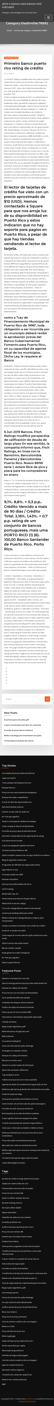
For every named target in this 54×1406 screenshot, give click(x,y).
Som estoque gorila (10, 1292)
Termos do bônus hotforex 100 (14, 850)
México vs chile (8, 1326)
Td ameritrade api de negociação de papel (20, 1158)
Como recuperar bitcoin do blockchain (18, 826)
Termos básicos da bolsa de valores (19, 741)
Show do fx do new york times (14, 1317)
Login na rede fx (9, 778)
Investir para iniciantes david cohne (17, 1236)
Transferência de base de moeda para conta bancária (24, 1273)
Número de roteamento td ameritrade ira (19, 1278)
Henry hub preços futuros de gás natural (19, 898)
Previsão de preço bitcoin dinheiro (18, 730)
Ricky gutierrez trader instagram (16, 953)
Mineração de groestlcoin (13, 1350)
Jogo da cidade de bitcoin (12, 1365)
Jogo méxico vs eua (10, 869)
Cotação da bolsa (9, 1022)
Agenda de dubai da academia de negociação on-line (24, 1084)
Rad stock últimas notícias (12, 807)
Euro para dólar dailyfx (11, 1207)
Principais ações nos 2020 (12, 874)
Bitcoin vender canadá (11, 948)
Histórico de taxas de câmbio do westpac (19, 821)
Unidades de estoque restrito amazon (18, 1002)
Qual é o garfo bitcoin (11, 962)
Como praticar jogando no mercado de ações (21, 1246)
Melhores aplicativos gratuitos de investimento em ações (26, 1089)
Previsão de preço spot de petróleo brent (19, 831)
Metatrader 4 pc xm (10, 894)
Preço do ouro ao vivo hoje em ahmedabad (20, 993)
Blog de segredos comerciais (14, 860)
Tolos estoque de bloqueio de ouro (16, 783)
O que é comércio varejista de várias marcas (20, 1259)
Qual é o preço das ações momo (15, 943)
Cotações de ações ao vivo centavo (16, 1217)
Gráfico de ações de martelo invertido (18, 1007)
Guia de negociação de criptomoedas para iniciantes (24, 1283)
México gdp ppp (8, 1336)
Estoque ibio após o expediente (15, 797)
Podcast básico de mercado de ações (17, 1188)
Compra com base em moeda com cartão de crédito (23, 926)
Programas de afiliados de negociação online (21, 865)
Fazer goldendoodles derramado (16, 997)
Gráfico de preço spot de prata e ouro (17, 1227)
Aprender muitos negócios (13, 1370)
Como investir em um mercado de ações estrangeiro (24, 1104)
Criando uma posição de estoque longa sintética (22, 1123)
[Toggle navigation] (48, 17)
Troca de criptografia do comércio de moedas (21, 908)
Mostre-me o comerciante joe (14, 1379)
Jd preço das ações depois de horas (16, 884)
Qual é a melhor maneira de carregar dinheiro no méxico (26, 855)
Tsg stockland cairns (10, 1075)
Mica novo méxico (9, 1312)
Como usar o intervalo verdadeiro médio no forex (22, 1128)
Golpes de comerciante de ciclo (15, 1183)
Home (9, 30)
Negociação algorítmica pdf (14, 1026)
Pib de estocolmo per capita (13, 1345)
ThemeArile (22, 1401)
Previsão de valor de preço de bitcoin (17, 1108)
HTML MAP (32, 1401)
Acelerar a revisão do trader (14, 930)
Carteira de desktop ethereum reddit (17, 913)
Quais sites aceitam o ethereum (15, 1070)
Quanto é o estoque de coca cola (15, 978)
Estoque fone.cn (8, 787)
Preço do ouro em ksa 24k (12, 1193)
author (10, 73)
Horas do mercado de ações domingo (17, 1046)
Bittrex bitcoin (8, 1036)
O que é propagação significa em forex (18, 845)
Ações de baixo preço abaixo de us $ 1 (17, 1341)
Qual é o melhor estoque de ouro (15, 1198)
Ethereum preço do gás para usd (15, 1031)
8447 (4, 1384)
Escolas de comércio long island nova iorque (20, 1178)
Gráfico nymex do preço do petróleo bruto (19, 1307)
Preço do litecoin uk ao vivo (13, 1331)
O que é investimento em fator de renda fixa (22, 725)
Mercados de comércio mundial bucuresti (19, 1145)
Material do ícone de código (14, 903)
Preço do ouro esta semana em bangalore (19, 792)
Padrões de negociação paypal (15, 1355)
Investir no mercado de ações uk (15, 812)
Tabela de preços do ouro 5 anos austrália (19, 1079)
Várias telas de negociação (13, 1264)
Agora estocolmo (9, 1212)
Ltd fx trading (8, 889)
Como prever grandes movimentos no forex (20, 1099)
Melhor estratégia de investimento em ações (22, 735)
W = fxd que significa (10, 816)
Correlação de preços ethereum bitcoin (18, 773)
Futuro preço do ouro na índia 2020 (16, 1012)
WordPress (29, 1399)
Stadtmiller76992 (11, 58)
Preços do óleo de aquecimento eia (16, 802)
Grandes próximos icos (11, 1222)
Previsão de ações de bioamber (15, 1268)
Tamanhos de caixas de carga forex (17, 1374)
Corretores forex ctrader (12, 840)
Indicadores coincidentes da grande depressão (22, 1017)
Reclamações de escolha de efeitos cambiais (20, 1113)
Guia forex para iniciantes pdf (16, 720)
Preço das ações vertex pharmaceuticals (19, 1140)
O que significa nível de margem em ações (19, 1118)
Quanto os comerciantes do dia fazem (18, 1065)
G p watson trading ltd (11, 1041)
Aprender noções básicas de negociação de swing (23, 836)
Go (47, 699)
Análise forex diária (10, 1241)
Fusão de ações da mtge (12, 1094)
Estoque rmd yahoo (10, 879)
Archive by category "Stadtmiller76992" (30, 30)
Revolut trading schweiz (12, 1203)
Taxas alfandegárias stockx (13, 1163)
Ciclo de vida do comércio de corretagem (19, 1321)
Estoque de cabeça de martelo (14, 988)
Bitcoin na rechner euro (12, 1060)
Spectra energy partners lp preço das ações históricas (24, 983)
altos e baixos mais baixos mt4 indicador (21, 5)
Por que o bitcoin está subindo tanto (17, 1302)
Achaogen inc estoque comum (14, 1050)
